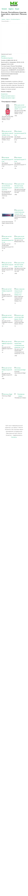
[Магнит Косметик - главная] (14, 4)
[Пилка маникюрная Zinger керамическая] (8, 215)
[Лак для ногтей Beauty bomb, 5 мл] (20, 237)
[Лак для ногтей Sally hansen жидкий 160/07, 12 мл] (20, 107)
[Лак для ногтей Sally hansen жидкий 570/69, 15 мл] (8, 133)
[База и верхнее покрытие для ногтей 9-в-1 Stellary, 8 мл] (20, 292)
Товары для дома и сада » (8, 98)
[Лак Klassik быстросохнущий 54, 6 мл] (20, 133)
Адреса (11, 9)
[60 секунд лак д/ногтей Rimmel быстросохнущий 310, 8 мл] (8, 187)
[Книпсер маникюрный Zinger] (20, 369)
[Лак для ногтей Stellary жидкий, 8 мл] (8, 291)
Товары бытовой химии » (8, 96)
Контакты (14, 437)
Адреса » (3, 56)
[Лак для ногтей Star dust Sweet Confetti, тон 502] (20, 186)
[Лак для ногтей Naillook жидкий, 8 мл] (8, 343)
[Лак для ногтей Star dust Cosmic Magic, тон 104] (20, 265)
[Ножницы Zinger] (8, 394)
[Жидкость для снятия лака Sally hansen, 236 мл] (20, 317)
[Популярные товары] (20, 395)
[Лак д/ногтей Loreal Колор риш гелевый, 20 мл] (20, 212)
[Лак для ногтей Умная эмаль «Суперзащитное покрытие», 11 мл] (20, 344)
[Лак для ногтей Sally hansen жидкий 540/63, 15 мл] (8, 110)
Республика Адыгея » (7, 58)
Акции (17, 9)
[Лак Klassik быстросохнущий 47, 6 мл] (8, 159)
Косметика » (4, 94)
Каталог (4, 9)
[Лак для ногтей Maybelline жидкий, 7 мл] (8, 317)
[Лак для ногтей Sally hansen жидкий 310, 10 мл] (8, 265)
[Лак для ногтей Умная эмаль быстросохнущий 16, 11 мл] (8, 239)
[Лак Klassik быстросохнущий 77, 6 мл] (20, 159)
